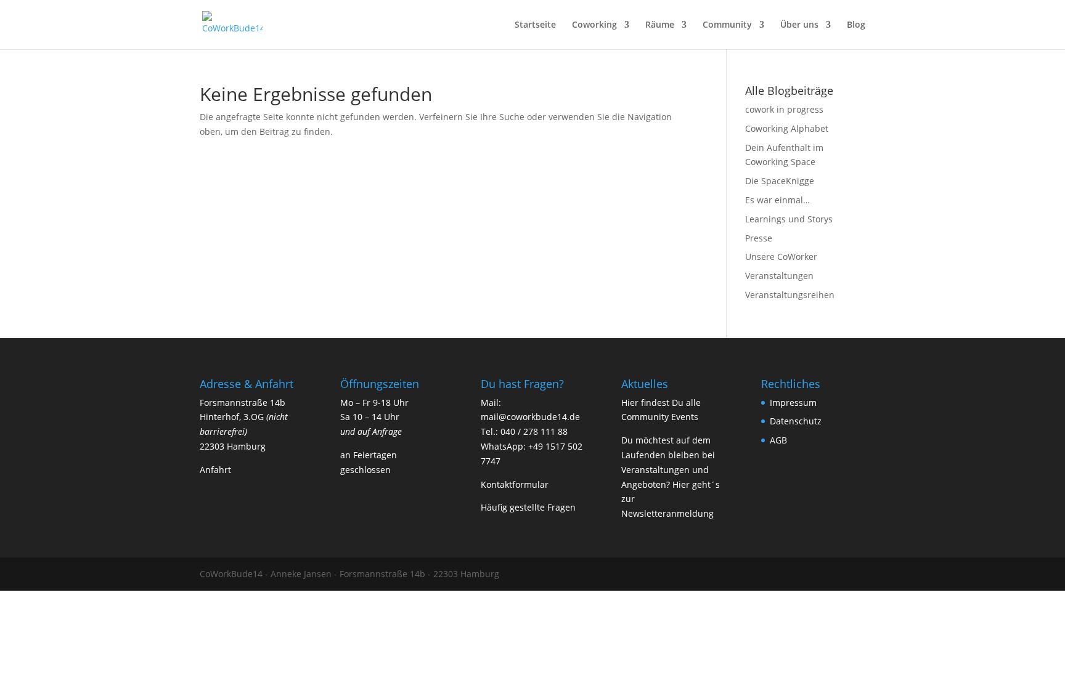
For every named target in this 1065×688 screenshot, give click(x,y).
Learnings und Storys (789, 219)
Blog (856, 25)
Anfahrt (215, 470)
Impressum (793, 402)
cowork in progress (784, 109)
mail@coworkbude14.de (530, 417)
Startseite (535, 25)
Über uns (799, 25)
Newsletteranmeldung (667, 513)
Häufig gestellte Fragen (528, 507)
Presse (758, 238)
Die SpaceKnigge (779, 181)
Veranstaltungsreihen (789, 295)
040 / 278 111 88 (534, 431)
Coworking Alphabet (786, 128)
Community (727, 25)
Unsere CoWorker (781, 256)
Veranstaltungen (779, 275)
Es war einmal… (777, 200)
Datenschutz (796, 421)
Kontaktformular (515, 484)
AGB (778, 440)
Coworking (594, 25)
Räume (659, 25)
